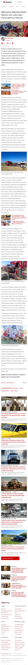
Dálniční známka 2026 (19, 642)
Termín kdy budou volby (6, 614)
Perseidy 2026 (4, 655)
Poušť (21, 388)
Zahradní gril (4, 662)
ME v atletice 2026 (5, 630)
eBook (4, 43)
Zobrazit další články (7, 558)
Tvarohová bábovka (19, 630)
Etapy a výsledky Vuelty (20, 610)
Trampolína (20, 658)
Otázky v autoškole (19, 647)
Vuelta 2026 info (18, 609)
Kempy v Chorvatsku (5, 640)
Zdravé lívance (18, 628)
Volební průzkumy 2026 (6, 610)
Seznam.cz (19, 2)
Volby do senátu (4, 616)
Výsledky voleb (4, 612)
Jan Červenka (9, 38)
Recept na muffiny (19, 626)
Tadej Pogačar (18, 614)
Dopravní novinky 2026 (20, 644)
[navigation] (2, 2)
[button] (14, 29)
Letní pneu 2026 (18, 640)
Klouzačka (8, 660)
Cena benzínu (11, 655)
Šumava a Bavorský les (6, 644)
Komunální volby (5, 618)
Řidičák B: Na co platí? (19, 645)
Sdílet (10, 43)
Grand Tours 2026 (18, 618)
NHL (2, 634)
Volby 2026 (3, 609)
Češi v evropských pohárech (20, 655)
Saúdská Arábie (5, 390)
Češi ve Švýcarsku (5, 645)
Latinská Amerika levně (6, 647)
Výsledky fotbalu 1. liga (6, 626)
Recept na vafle (18, 632)
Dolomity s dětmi (5, 649)
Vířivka (8, 662)
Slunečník (3, 660)
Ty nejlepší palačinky (19, 624)
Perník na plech (18, 634)
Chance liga (3, 624)
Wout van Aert (18, 616)
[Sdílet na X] (26, 382)
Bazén (8, 658)
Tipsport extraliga (5, 628)
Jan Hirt (16, 612)
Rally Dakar (15, 388)
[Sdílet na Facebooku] (24, 382)
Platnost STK (17, 649)
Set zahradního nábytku (16, 660)
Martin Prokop (14, 390)
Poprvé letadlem (4, 642)
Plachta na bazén (14, 658)
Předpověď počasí (18, 653)
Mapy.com (11, 653)
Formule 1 (3, 632)
